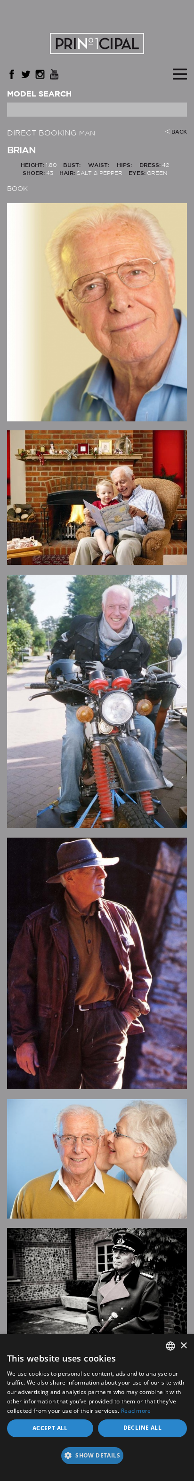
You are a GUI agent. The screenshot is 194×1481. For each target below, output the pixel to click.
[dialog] (97, 1407)
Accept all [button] (50, 1428)
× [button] (183, 1345)
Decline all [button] (142, 1428)
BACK (179, 132)
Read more (136, 1411)
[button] (97, 1458)
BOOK (17, 189)
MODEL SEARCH (39, 94)
